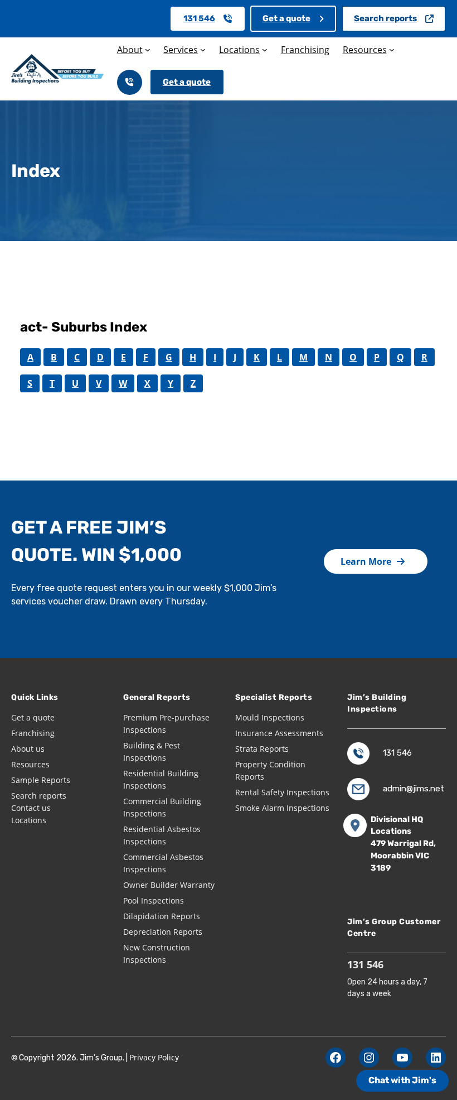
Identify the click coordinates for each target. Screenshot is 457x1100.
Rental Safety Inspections (282, 792)
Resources (30, 764)
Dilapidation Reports (161, 916)
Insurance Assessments (279, 733)
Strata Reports (262, 748)
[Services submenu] (203, 49)
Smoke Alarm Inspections (282, 808)
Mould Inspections (269, 717)
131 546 (199, 18)
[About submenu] (147, 49)
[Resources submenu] (392, 49)
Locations (28, 820)
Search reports (385, 18)
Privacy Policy (154, 1057)
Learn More (366, 561)
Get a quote (286, 18)
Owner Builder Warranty (169, 885)
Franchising (33, 733)
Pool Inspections (153, 900)
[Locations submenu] (265, 49)
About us (28, 748)
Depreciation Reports (162, 931)
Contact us (31, 808)
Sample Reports (40, 780)
